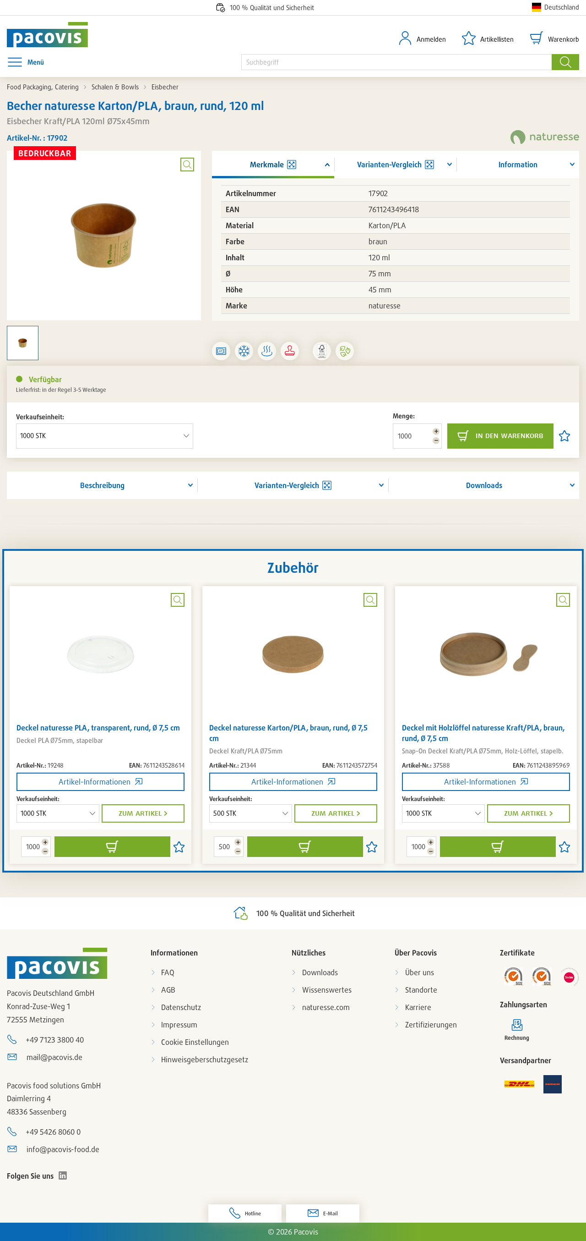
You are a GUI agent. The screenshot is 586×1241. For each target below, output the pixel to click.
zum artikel (140, 813)
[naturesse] (544, 137)
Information (518, 164)
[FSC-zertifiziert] (322, 351)
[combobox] (396, 62)
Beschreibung (102, 485)
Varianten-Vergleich (287, 485)
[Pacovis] (54, 34)
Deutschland (561, 7)
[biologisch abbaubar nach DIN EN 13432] (345, 351)
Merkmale (267, 164)
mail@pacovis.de (54, 1057)
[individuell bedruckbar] (290, 351)
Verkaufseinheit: (40, 417)
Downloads (484, 485)
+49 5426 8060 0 (53, 1132)
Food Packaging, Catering (43, 87)
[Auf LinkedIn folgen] (62, 1175)
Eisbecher (165, 87)
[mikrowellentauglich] (221, 351)
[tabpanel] (100, 725)
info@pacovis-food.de (63, 1149)
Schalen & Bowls (115, 87)
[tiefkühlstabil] (244, 351)
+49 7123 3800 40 (55, 1039)
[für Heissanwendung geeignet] (267, 351)
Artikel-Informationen (94, 781)
